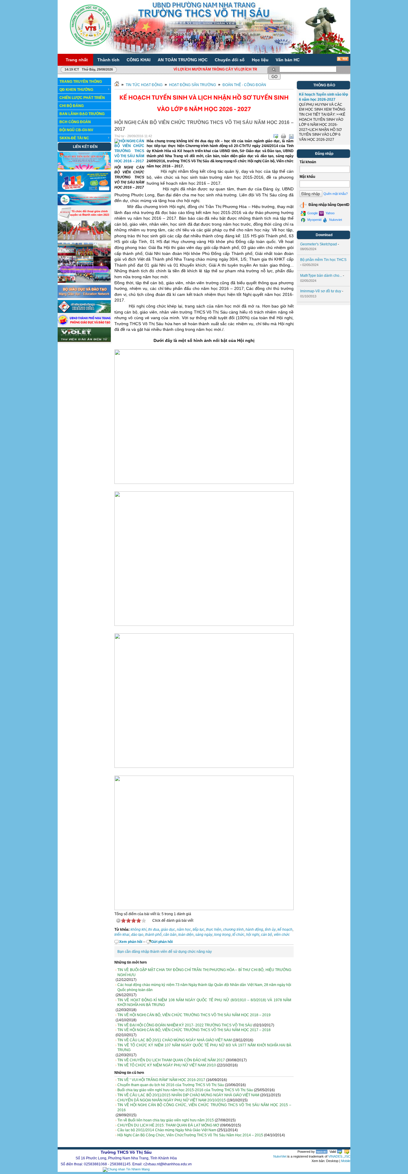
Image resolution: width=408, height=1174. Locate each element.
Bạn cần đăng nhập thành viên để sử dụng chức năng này (164, 952)
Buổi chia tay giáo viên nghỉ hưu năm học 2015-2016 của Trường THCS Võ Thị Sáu (185, 1090)
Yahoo (330, 213)
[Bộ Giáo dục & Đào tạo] (84, 297)
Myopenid (313, 219)
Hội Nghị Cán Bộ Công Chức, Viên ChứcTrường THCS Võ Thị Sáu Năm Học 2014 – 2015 (190, 1135)
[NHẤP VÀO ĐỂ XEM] (84, 217)
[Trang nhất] (116, 85)
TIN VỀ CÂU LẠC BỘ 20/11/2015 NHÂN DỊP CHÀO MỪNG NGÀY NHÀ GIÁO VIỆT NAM (188, 1095)
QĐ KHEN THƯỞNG (76, 90)
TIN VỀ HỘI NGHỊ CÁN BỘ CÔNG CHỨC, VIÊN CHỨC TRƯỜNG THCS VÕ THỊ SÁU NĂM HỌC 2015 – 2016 (204, 1107)
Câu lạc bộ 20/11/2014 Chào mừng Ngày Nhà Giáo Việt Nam (166, 1130)
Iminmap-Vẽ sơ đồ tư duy (320, 291)
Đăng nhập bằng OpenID (328, 205)
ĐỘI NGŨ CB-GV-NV (76, 130)
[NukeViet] (322, 1151)
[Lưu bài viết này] (291, 136)
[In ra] (283, 136)
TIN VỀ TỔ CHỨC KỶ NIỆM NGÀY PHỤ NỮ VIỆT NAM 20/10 (166, 1065)
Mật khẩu (307, 177)
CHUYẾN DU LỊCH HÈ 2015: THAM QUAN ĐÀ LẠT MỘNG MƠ (168, 1125)
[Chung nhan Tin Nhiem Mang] (126, 1169)
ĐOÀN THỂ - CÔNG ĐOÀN (244, 85)
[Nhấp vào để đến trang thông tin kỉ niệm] (84, 204)
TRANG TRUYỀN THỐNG (80, 82)
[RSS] (339, 61)
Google (312, 213)
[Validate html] (339, 1151)
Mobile (345, 1161)
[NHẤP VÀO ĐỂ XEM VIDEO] (84, 239)
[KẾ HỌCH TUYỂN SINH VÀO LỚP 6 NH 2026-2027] (204, 115)
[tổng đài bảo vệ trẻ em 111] (84, 191)
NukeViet (279, 1156)
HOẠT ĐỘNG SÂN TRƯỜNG (192, 85)
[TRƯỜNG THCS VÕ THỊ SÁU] (91, 25)
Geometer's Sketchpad (318, 244)
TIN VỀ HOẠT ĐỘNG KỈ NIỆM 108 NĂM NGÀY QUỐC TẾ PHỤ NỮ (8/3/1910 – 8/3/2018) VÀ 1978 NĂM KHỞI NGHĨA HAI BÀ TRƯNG (204, 1002)
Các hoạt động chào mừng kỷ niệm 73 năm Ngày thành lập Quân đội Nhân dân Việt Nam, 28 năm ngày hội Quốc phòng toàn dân (204, 987)
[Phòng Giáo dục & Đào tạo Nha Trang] (84, 324)
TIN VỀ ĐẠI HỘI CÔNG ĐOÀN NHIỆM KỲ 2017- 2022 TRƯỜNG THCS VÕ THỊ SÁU (184, 1025)
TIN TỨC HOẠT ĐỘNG (144, 85)
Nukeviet (335, 219)
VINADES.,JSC (339, 1156)
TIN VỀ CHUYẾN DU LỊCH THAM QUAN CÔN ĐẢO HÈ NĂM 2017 (171, 1060)
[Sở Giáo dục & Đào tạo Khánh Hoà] (84, 312)
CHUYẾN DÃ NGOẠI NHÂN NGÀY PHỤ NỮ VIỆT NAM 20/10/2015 (171, 1100)
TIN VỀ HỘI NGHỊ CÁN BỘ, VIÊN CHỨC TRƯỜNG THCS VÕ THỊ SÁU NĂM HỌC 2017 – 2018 (194, 1030)
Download (324, 235)
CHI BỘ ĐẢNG (71, 106)
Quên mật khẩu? (335, 193)
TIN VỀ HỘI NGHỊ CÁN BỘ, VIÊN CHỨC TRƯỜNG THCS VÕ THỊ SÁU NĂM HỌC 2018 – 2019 (194, 1015)
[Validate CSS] (346, 1151)
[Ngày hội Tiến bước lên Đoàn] (84, 168)
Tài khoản (308, 162)
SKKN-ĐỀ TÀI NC (74, 138)
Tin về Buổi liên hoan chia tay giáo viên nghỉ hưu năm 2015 (165, 1120)
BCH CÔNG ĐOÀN (75, 122)
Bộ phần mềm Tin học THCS (323, 260)
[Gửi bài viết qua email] (275, 136)
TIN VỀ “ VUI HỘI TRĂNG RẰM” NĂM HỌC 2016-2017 (161, 1080)
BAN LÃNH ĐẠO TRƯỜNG (82, 114)
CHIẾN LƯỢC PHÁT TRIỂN (82, 98)
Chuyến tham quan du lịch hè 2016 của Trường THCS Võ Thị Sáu (170, 1085)
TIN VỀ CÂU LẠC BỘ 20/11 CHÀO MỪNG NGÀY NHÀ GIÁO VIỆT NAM (174, 1040)
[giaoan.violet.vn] (84, 341)
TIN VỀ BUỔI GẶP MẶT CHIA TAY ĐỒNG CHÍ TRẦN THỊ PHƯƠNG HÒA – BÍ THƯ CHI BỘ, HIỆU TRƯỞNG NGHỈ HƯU (204, 972)
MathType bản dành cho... (321, 275)
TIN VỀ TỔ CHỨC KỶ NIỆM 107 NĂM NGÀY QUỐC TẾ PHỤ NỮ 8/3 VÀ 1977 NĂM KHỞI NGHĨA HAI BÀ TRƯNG (204, 1047)
